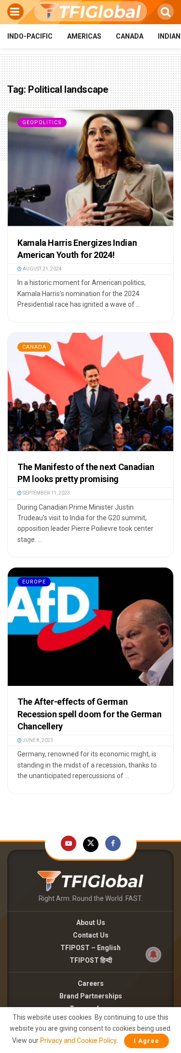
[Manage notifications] (153, 954)
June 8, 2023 (37, 740)
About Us (90, 922)
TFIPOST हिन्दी (91, 960)
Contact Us (91, 935)
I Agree (146, 1040)
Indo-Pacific (30, 36)
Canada (129, 36)
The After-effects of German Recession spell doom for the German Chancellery (89, 714)
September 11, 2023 (46, 493)
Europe (34, 582)
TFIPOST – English (90, 948)
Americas (84, 36)
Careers (91, 983)
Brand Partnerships (90, 996)
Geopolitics (42, 122)
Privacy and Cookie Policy (78, 1040)
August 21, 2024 (42, 268)
